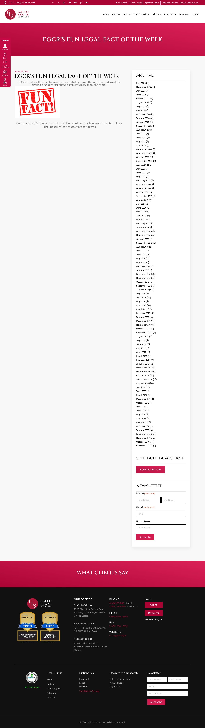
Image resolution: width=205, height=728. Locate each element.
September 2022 (144, 161)
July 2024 (141, 106)
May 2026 (141, 83)
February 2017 (143, 360)
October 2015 (142, 403)
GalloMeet (121, 2)
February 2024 (143, 114)
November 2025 (144, 87)
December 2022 (144, 149)
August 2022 (142, 165)
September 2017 (144, 332)
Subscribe (145, 537)
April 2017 (141, 352)
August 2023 (142, 130)
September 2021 (144, 196)
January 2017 (142, 364)
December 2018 (144, 274)
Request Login (153, 619)
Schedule (156, 14)
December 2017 (144, 321)
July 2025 (140, 91)
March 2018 (141, 309)
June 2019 (141, 254)
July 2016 (140, 387)
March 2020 (142, 219)
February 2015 (143, 426)
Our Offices (170, 14)
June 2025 (141, 94)
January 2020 (143, 227)
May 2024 (141, 110)
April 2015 (141, 418)
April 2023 (141, 145)
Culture (50, 684)
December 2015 (144, 399)
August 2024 (142, 102)
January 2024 (143, 118)
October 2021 (142, 192)
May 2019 (140, 258)
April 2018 (141, 305)
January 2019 (142, 270)
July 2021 (140, 204)
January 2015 (142, 430)
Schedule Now (150, 469)
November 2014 (144, 438)
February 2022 (143, 180)
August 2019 (142, 247)
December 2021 (144, 184)
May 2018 (140, 301)
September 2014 (144, 445)
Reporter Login (152, 2)
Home (106, 14)
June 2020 (141, 208)
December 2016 (144, 367)
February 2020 (143, 223)
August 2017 (142, 336)
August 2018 (142, 289)
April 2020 (141, 215)
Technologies (53, 688)
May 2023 (140, 141)
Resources (184, 14)
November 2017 (144, 325)
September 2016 (144, 379)
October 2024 (143, 98)
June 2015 (141, 410)
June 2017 (141, 344)
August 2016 (142, 383)
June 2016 (141, 391)
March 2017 (141, 356)
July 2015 (140, 406)
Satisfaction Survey (89, 691)
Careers (116, 14)
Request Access (169, 2)
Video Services (141, 14)
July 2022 (140, 169)
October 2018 (142, 282)
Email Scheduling (189, 2)
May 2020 (141, 211)
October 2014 (142, 442)
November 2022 (144, 153)
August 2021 (142, 200)
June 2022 (141, 172)
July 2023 (140, 133)
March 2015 (141, 422)
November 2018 (144, 278)
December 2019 (144, 231)
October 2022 (142, 157)
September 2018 (144, 286)
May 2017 (140, 348)
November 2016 (144, 371)
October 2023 (142, 122)
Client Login (135, 2)
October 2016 (142, 375)
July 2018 (140, 293)
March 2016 (141, 395)
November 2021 (144, 188)
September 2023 (144, 126)
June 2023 (141, 137)
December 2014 (144, 434)
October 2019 (142, 239)
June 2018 (141, 297)
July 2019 (140, 250)
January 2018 (142, 317)
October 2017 (142, 328)
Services (127, 14)
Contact (196, 14)
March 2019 (141, 262)
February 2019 (143, 266)
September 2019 (144, 243)
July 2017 (140, 340)
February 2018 (143, 313)
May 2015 (140, 414)
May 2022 (140, 176)
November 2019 (144, 235)
